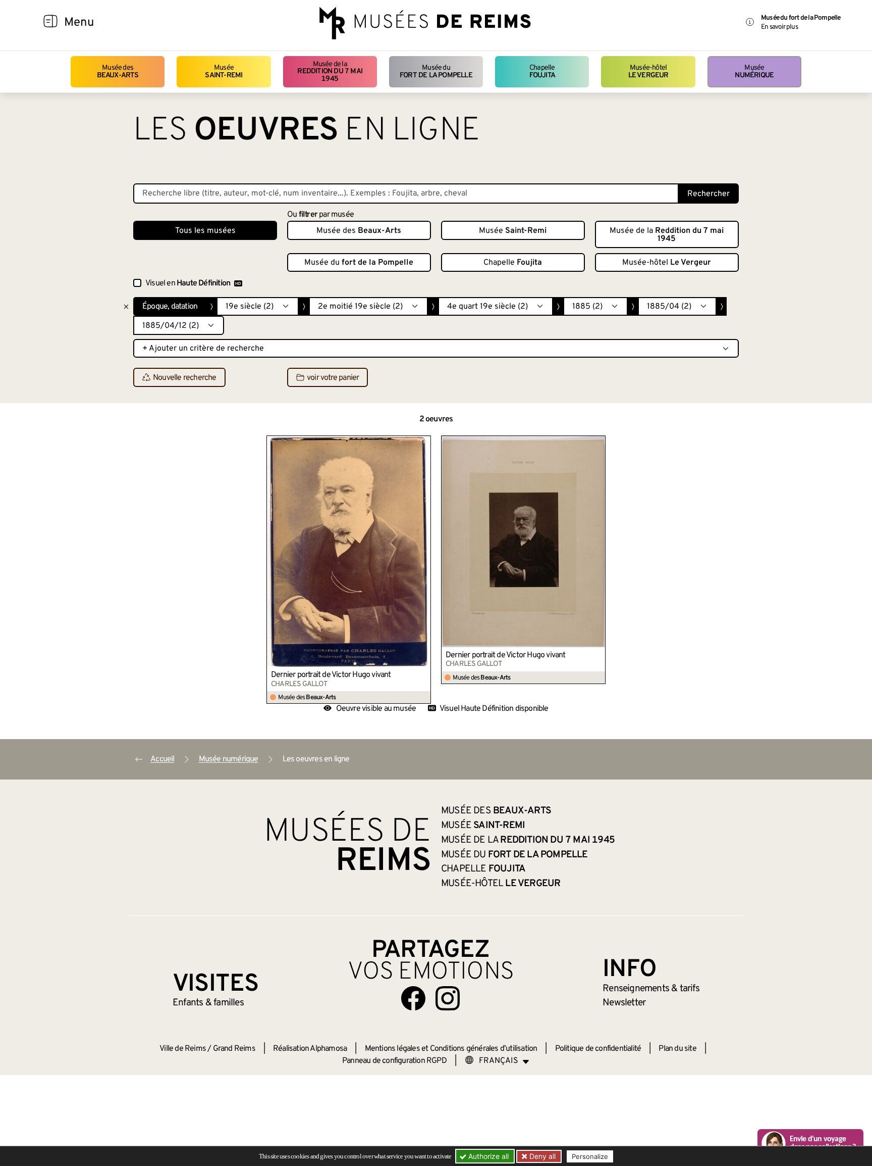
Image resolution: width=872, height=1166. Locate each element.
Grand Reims (234, 1049)
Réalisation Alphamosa (310, 1049)
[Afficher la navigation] (50, 22)
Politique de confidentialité (598, 1049)
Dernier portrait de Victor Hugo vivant (331, 675)
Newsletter (624, 1003)
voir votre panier (333, 378)
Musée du (436, 71)
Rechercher (708, 194)
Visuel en (187, 283)
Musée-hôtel (648, 71)
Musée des (118, 71)
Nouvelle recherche (184, 378)
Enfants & (208, 1003)
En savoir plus (779, 27)
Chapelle (542, 71)
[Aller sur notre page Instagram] (447, 998)
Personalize (590, 1156)
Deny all (541, 1156)
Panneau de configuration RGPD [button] (394, 1061)
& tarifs (651, 989)
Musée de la (329, 72)
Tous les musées (205, 231)
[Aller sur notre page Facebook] (413, 998)
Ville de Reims (182, 1049)
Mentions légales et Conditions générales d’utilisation (451, 1049)
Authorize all (487, 1156)
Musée (223, 71)
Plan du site (677, 1049)
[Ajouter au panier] (423, 443)
